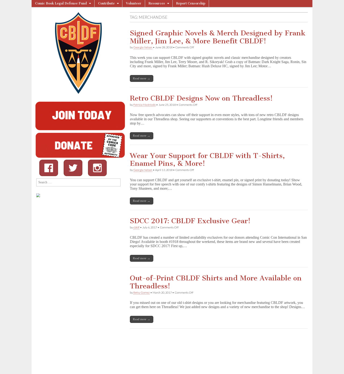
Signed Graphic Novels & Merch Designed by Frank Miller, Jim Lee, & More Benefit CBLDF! (218, 37)
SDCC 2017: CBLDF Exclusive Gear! (190, 221)
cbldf (136, 227)
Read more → (141, 78)
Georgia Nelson (142, 47)
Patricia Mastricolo (144, 104)
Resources (157, 3)
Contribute (106, 3)
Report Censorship (190, 3)
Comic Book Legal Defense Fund (61, 3)
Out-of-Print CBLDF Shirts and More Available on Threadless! (216, 282)
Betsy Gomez (141, 292)
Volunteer (133, 3)
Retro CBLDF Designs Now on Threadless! (201, 98)
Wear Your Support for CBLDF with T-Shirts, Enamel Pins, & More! (207, 159)
